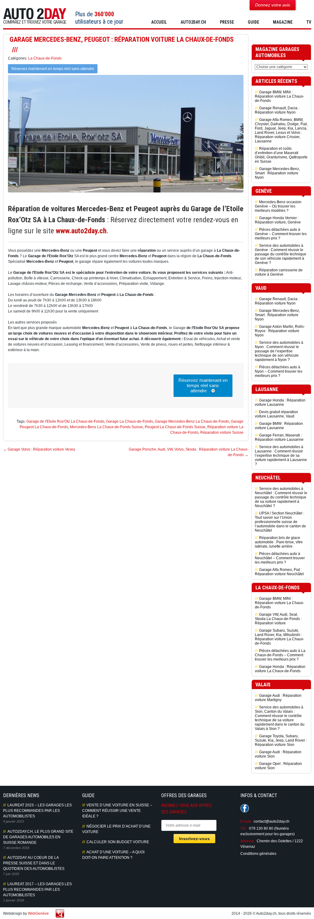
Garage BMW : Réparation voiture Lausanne (279, 425)
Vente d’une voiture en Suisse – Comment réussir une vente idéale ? (117, 810)
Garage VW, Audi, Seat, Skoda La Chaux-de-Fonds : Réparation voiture (278, 618)
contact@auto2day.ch (271, 821)
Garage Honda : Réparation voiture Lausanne (280, 402)
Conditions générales (258, 853)
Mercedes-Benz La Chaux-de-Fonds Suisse (106, 427)
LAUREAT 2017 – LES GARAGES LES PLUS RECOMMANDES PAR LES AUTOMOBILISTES (37, 889)
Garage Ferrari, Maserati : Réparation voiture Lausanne (279, 437)
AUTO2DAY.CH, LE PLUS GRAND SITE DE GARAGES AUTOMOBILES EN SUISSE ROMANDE (38, 837)
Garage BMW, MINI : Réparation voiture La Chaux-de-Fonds (279, 96)
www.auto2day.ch (81, 231)
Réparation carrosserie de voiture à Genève (279, 272)
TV (308, 22)
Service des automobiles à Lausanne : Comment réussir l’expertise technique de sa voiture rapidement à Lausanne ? (281, 455)
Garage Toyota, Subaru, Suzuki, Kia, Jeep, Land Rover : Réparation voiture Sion (281, 740)
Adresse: (247, 841)
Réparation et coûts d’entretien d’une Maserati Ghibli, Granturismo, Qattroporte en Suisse (281, 155)
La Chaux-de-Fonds (45, 58)
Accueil (159, 22)
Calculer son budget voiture (117, 842)
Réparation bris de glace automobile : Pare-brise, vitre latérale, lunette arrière (279, 542)
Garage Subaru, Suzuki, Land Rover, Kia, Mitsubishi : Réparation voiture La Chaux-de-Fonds (279, 637)
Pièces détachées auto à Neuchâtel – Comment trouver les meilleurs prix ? (280, 558)
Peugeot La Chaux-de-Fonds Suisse (175, 427)
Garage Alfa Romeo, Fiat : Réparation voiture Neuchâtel (279, 572)
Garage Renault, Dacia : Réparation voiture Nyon (277, 110)
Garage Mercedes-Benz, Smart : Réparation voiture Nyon (277, 173)
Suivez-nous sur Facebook (244, 808)
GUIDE (253, 22)
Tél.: (243, 828)
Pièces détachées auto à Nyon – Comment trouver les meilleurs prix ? (278, 371)
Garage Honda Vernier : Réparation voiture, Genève (278, 220)
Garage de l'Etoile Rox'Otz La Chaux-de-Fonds (65, 421)
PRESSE (227, 22)
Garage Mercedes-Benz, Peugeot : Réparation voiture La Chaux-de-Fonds (122, 39)
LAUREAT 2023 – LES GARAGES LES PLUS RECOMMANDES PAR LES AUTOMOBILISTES (37, 810)
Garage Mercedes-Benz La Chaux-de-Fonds (192, 421)
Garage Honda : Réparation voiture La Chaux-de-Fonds (280, 669)
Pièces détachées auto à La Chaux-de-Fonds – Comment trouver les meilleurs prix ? (280, 655)
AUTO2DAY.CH (193, 22)
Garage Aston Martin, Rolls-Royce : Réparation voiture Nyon (280, 330)
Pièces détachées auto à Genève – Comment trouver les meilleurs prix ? (281, 233)
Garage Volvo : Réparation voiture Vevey (39, 449)
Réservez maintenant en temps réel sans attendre (52, 69)
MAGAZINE (283, 22)
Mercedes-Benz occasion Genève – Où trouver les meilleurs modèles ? (278, 206)
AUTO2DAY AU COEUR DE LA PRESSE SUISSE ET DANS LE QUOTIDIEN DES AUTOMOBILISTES (33, 863)
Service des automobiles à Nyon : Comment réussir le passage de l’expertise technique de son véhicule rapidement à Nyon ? (279, 351)
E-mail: (246, 821)
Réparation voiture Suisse (221, 432)
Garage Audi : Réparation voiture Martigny (278, 697)
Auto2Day (35, 16)
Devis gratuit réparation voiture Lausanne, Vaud (276, 414)
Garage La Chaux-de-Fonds (129, 421)
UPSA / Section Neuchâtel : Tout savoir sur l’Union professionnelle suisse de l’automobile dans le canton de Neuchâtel (280, 522)
